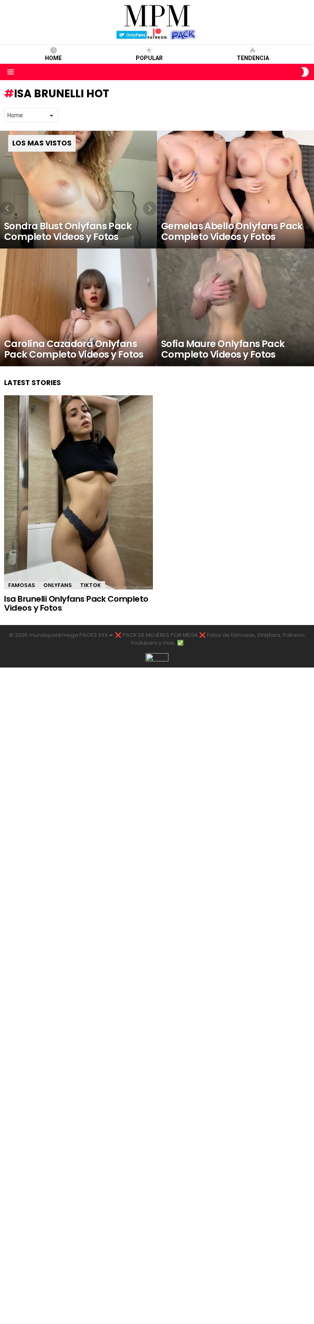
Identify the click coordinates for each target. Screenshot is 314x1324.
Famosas (21, 585)
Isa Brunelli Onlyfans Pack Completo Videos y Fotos (76, 603)
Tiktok (90, 585)
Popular (149, 58)
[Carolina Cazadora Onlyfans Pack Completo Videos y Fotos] (78, 307)
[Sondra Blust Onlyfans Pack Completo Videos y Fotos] (78, 190)
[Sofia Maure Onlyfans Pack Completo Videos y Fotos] (235, 307)
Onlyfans (57, 585)
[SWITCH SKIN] (305, 72)
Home (53, 58)
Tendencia (253, 58)
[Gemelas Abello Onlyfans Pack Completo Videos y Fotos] (235, 190)
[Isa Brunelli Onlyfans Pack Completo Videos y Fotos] (78, 492)
